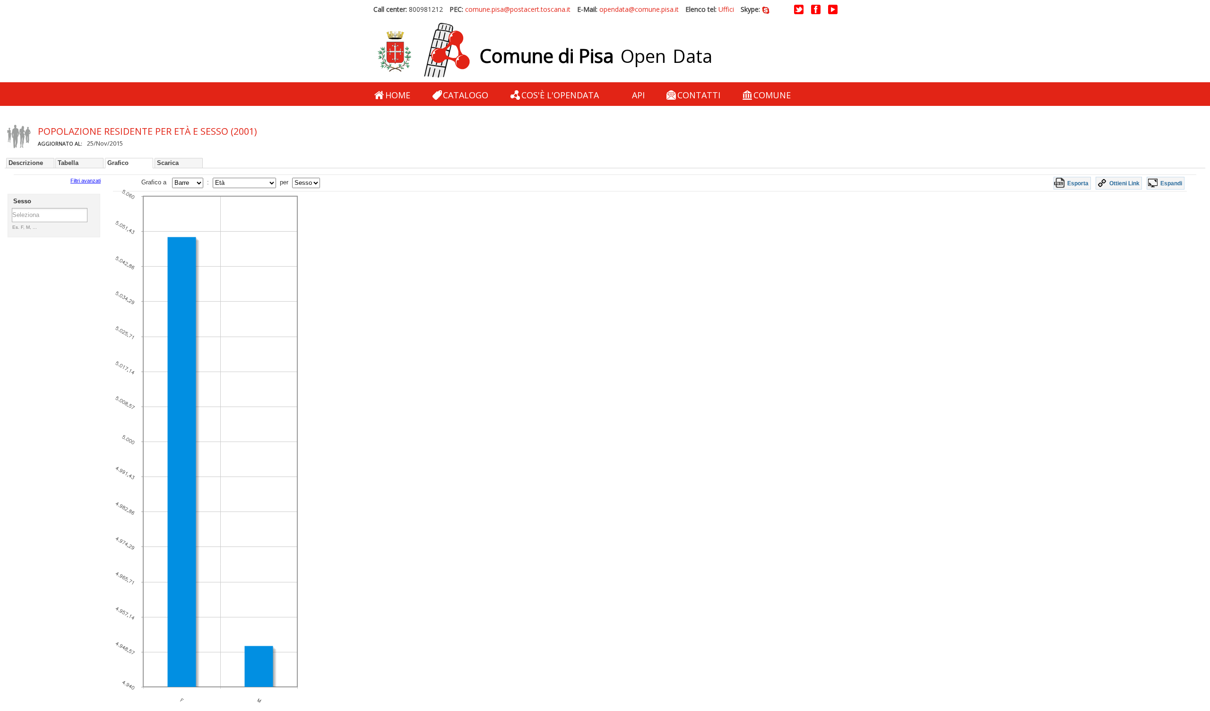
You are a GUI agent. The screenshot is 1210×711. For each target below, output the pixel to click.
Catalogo (465, 95)
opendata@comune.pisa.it (639, 9)
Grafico (118, 162)
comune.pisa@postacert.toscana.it (517, 9)
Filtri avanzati (85, 180)
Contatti (698, 95)
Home (397, 95)
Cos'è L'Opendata (560, 95)
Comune (772, 95)
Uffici (726, 9)
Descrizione (26, 162)
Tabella (68, 162)
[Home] (423, 50)
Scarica (168, 162)
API (638, 95)
